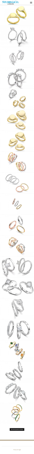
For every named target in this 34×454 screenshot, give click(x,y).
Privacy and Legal (17, 449)
